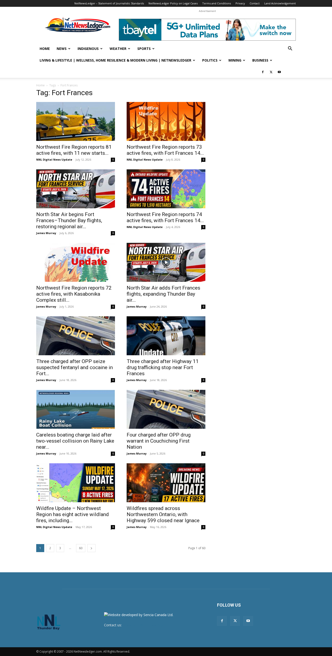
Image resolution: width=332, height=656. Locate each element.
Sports (144, 48)
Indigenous (88, 48)
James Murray (46, 233)
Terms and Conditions (216, 3)
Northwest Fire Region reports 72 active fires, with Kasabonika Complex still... (74, 294)
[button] (290, 49)
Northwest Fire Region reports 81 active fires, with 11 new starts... (74, 150)
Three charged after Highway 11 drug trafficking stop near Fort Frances (163, 367)
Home (45, 48)
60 (80, 548)
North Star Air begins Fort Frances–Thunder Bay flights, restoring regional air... (69, 220)
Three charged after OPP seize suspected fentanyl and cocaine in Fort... (74, 367)
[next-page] (91, 548)
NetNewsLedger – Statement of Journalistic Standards (109, 3)
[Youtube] (279, 72)
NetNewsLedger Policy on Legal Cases (173, 3)
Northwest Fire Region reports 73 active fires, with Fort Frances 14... (165, 150)
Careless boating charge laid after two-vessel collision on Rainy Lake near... (75, 441)
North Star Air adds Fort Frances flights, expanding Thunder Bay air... (163, 294)
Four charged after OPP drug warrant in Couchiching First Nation (159, 441)
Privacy (240, 3)
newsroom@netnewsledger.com (148, 625)
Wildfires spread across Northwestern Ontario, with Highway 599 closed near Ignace (163, 514)
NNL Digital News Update (54, 159)
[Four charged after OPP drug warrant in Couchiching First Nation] (166, 409)
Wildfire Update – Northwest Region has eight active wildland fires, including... (72, 514)
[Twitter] (271, 72)
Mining (234, 60)
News (62, 48)
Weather (118, 48)
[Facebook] (262, 72)
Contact (255, 3)
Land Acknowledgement (280, 3)
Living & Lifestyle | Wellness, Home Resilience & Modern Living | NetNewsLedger (115, 60)
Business (260, 60)
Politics (210, 60)
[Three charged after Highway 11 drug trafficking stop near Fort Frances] (166, 335)
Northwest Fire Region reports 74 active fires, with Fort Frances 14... (165, 217)
